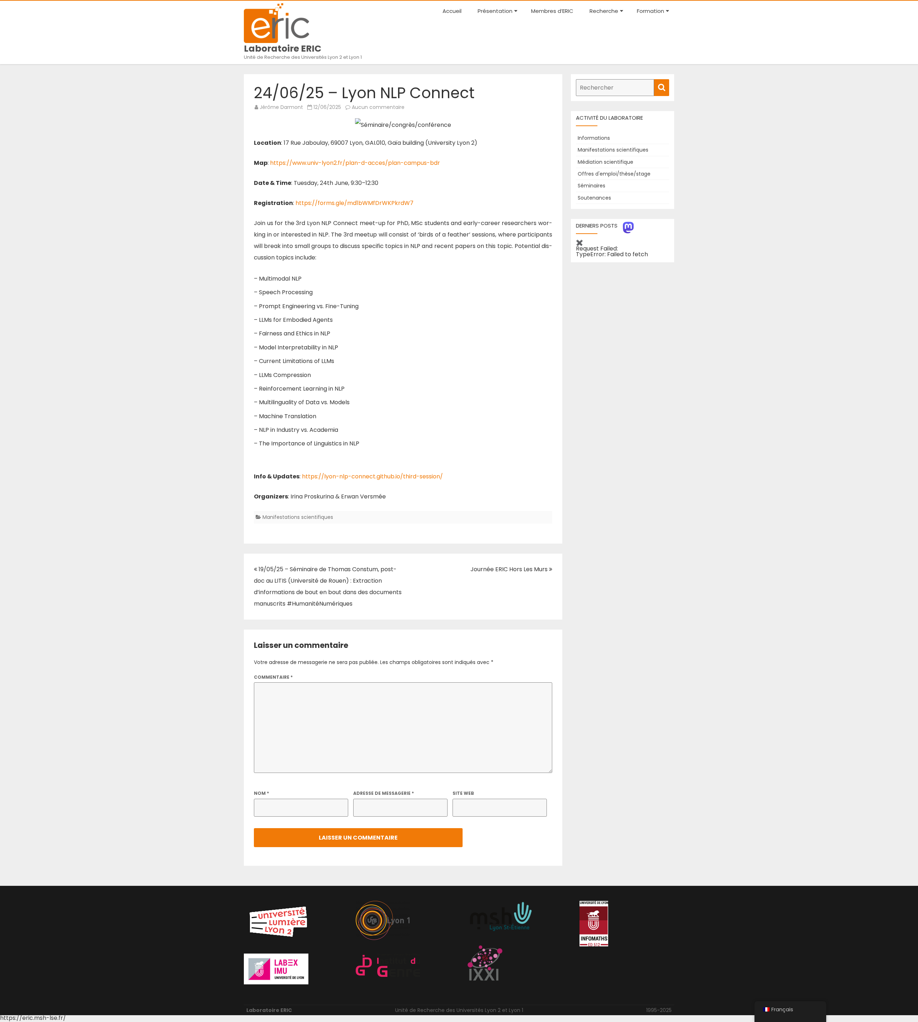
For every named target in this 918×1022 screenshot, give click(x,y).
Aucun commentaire (378, 107)
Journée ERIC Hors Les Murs (509, 569)
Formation (650, 11)
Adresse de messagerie (383, 793)
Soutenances (594, 197)
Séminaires (591, 185)
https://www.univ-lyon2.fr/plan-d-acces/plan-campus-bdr (355, 163)
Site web (463, 793)
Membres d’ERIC (552, 11)
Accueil (452, 11)
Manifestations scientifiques (297, 517)
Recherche (604, 11)
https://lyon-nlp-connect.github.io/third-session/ (372, 476)
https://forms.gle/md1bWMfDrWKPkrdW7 (354, 203)
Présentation (495, 11)
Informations (594, 138)
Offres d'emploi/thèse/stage (614, 173)
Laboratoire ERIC (282, 48)
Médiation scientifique (605, 162)
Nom (261, 793)
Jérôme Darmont (281, 107)
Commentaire (273, 677)
